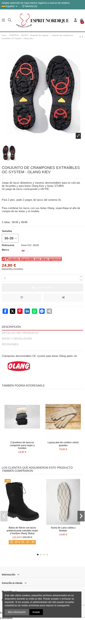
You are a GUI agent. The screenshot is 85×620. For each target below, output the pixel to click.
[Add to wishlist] (22, 297)
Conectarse (6, 618)
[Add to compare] (63, 297)
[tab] (42, 349)
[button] (38, 554)
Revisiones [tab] (10, 344)
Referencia (8, 245)
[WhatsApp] (34, 311)
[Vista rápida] (26, 438)
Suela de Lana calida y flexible (63, 529)
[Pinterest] (20, 311)
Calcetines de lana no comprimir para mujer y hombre (22, 445)
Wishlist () (31, 6)
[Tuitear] (12, 311)
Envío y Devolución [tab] (17, 338)
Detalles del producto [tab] (20, 333)
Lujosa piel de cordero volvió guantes (63, 444)
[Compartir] (5, 311)
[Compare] (22, 438)
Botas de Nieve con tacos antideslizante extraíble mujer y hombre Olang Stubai (22, 530)
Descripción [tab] (11, 326)
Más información (17, 612)
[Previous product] (80, 37)
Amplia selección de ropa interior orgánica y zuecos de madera (36, 3)
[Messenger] (42, 311)
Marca (5, 249)
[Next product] (82, 37)
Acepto (36, 612)
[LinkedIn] (27, 311)
